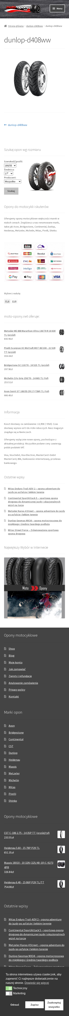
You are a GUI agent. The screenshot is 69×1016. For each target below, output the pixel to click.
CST (11, 746)
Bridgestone (16, 732)
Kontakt (14, 696)
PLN (7, 301)
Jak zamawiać (17, 669)
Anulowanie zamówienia (23, 683)
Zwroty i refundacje (20, 676)
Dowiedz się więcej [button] (37, 982)
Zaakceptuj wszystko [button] (54, 1004)
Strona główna (16, 26)
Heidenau (14, 759)
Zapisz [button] (35, 1004)
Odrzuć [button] (14, 1004)
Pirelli (12, 794)
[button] (9, 988)
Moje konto (15, 662)
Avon (12, 725)
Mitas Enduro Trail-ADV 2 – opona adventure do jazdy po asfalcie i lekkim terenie (34, 490)
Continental (16, 739)
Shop (12, 648)
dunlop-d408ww (34, 26)
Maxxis (13, 766)
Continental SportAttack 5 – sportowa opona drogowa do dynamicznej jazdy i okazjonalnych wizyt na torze (34, 502)
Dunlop (13, 753)
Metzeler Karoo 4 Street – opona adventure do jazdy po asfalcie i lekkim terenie (36, 512)
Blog (12, 655)
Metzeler (14, 773)
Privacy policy (17, 689)
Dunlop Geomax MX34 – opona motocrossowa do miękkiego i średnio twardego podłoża (35, 522)
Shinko (13, 800)
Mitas (12, 787)
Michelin (14, 780)
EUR (14, 301)
